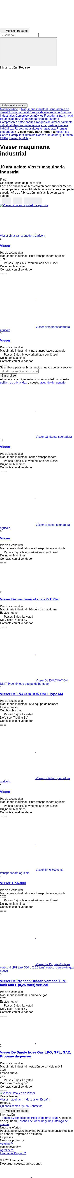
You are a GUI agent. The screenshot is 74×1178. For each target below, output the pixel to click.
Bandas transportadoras (43, 118)
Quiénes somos (10, 1106)
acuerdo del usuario (53, 382)
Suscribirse (8, 375)
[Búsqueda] (28, 51)
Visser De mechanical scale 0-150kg (29, 599)
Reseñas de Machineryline (34, 1121)
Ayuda (24, 1106)
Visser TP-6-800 (13, 883)
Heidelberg (54, 135)
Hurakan (67, 135)
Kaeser (13, 138)
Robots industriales (27, 128)
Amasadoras (48, 128)
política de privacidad (13, 382)
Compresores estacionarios (17, 122)
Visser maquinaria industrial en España (25, 1099)
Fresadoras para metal (58, 115)
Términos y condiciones (15, 1117)
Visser (5, 246)
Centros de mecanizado (44, 112)
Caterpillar (15, 135)
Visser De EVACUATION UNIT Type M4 (31, 694)
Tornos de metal (18, 112)
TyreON (23, 138)
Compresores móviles (29, 115)
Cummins (29, 135)
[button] (37, 86)
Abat (59, 131)
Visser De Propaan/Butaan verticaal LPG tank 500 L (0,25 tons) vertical (33, 983)
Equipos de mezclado (14, 118)
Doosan (41, 135)
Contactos (35, 1106)
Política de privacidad (45, 1117)
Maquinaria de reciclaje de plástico (34, 125)
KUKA (4, 138)
